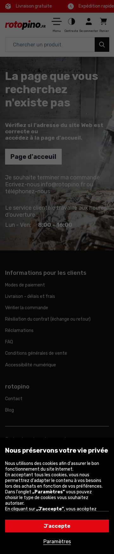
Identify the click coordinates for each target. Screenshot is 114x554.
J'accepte (57, 526)
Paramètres (57, 542)
